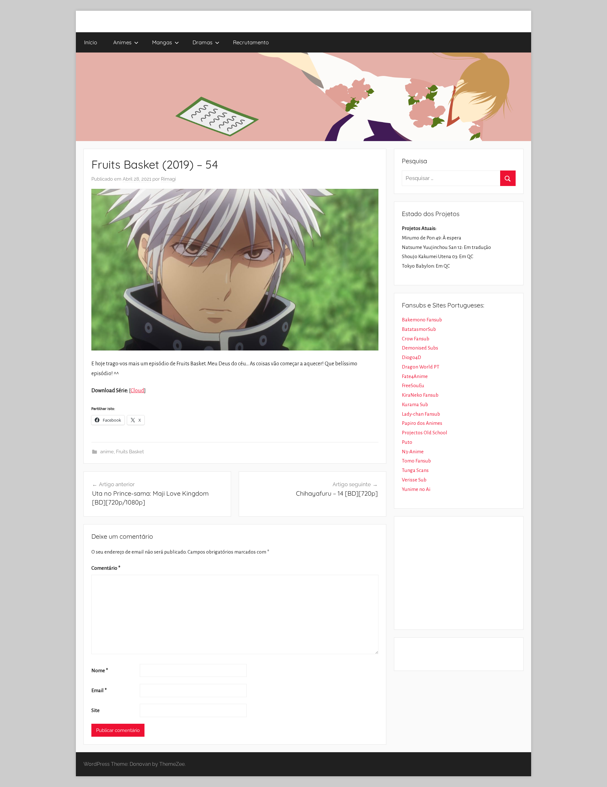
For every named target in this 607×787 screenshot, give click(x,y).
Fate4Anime (415, 376)
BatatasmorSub (419, 329)
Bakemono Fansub (422, 319)
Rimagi (168, 179)
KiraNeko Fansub (420, 395)
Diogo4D (411, 357)
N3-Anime (413, 451)
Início (90, 42)
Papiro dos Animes (422, 423)
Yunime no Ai (416, 489)
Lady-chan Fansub (421, 414)
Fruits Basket (130, 452)
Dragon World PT (420, 366)
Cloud (137, 390)
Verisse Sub (414, 479)
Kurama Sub (415, 404)
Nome (99, 670)
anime (107, 452)
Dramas (202, 42)
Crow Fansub (415, 338)
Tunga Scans (415, 470)
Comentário (105, 568)
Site (95, 710)
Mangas (162, 42)
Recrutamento (251, 42)
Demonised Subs (420, 347)
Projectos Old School (424, 432)
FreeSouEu (413, 385)
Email (99, 690)
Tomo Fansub (416, 460)
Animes (122, 42)
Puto (407, 442)
